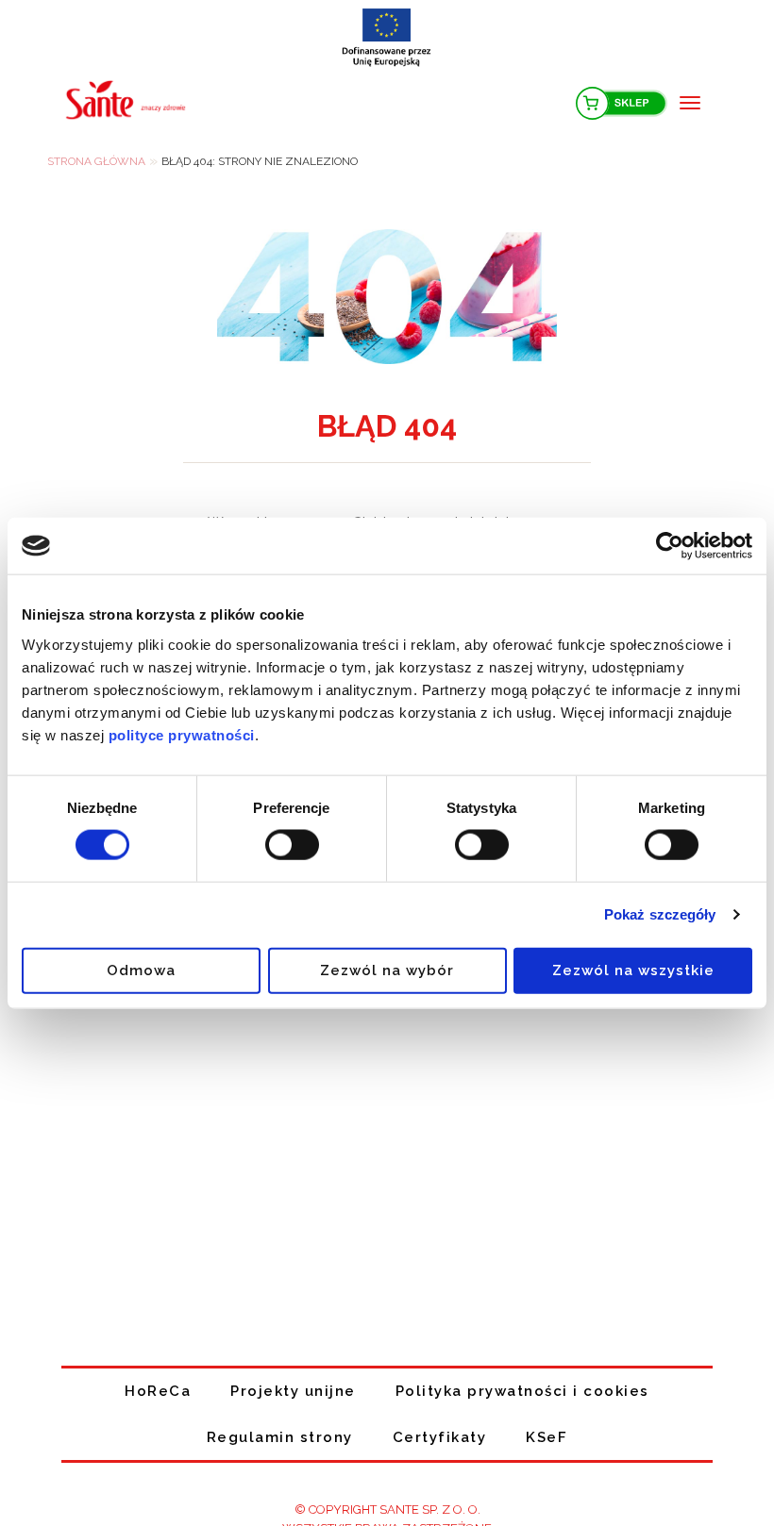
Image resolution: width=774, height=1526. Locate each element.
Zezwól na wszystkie (633, 969)
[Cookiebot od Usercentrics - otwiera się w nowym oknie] (669, 546)
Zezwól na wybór (387, 969)
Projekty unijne (293, 1391)
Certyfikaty (440, 1437)
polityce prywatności (182, 734)
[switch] (292, 845)
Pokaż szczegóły (660, 914)
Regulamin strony (280, 1437)
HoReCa (158, 1391)
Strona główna (96, 161)
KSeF (546, 1437)
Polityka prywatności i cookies (522, 1391)
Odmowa (141, 969)
